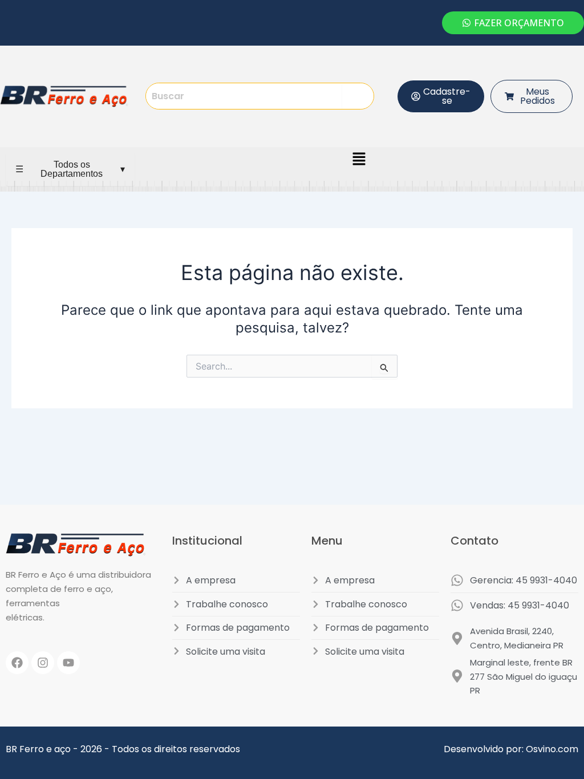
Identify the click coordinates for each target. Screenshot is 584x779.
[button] (359, 159)
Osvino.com (552, 749)
